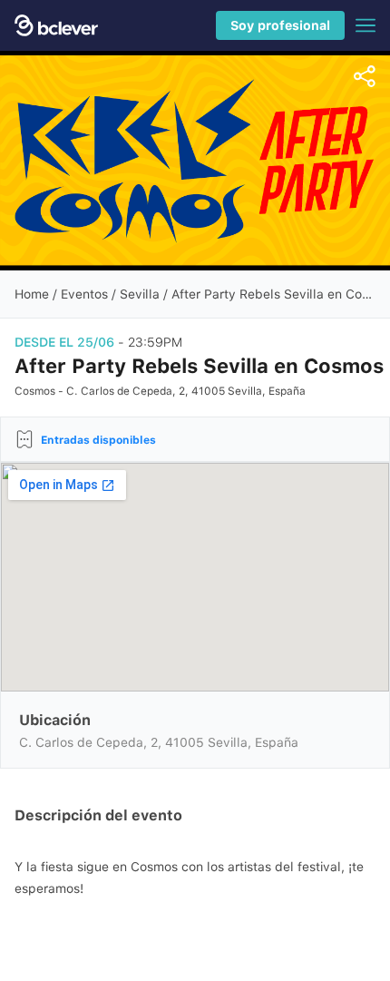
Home (32, 294)
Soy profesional (280, 25)
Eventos (84, 294)
